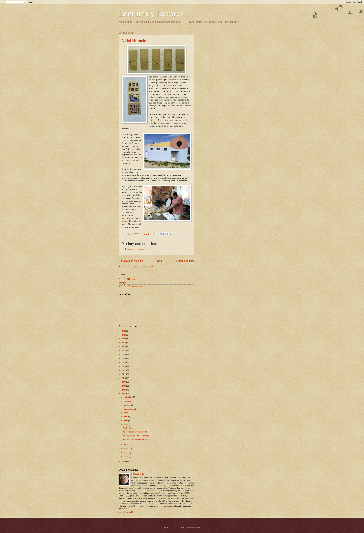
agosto (127, 413)
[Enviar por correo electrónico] (160, 233)
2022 (124, 331)
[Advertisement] (221, 49)
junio (126, 421)
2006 (124, 394)
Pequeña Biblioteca (127, 279)
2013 (124, 366)
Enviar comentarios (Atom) (142, 266)
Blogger (197, 527)
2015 (124, 358)
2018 (124, 347)
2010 (124, 378)
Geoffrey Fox (139, 474)
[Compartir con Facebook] (168, 233)
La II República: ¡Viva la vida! (135, 432)
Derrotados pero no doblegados (136, 436)
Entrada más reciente (131, 260)
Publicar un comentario (134, 249)
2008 (124, 386)
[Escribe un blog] (162, 233)
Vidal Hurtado (134, 40)
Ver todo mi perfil (126, 512)
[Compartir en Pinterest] (170, 233)
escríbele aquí (128, 218)
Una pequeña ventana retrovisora (136, 440)
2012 (124, 370)
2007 (124, 390)
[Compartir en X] (165, 233)
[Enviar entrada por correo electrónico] (155, 234)
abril (126, 445)
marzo (127, 449)
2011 (124, 374)
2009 (124, 382)
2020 (124, 339)
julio (126, 417)
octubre (127, 405)
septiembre (129, 409)
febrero (127, 453)
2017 (124, 350)
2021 (124, 335)
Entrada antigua (185, 260)
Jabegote (122, 283)
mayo (126, 425)
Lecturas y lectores (151, 13)
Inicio (160, 260)
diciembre (128, 397)
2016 (124, 354)
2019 (124, 343)
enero (126, 457)
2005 (124, 461)
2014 (124, 362)
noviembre (128, 401)
